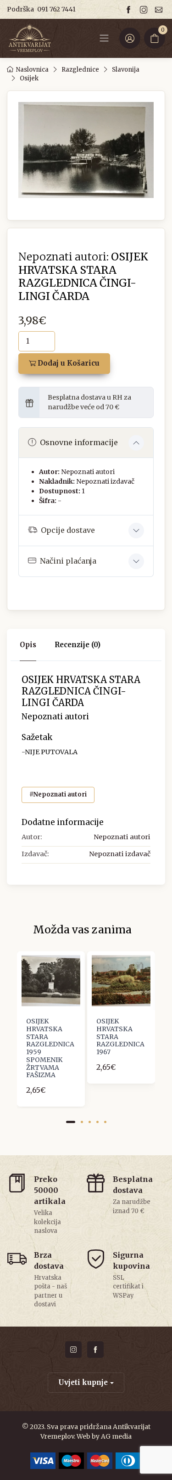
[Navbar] (104, 38)
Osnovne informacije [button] (79, 442)
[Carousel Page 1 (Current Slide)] (70, 1122)
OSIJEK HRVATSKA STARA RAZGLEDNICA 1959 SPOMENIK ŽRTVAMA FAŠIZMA (50, 1048)
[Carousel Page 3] (90, 1122)
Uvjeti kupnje (83, 1382)
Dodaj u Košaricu (68, 363)
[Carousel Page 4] (97, 1122)
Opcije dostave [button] (68, 530)
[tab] (77, 645)
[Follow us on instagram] (145, 9)
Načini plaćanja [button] (68, 560)
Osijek (29, 78)
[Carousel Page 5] (105, 1122)
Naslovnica (32, 69)
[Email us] (160, 9)
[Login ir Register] (129, 38)
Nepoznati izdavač (105, 481)
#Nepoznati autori (58, 794)
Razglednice (80, 69)
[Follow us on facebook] (130, 9)
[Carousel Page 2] (82, 1122)
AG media (116, 1436)
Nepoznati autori (88, 472)
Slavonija (125, 69)
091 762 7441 (56, 9)
